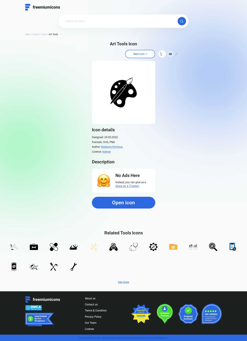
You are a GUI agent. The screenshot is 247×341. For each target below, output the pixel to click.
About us (90, 298)
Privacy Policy (93, 316)
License (89, 329)
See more (123, 282)
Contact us (91, 304)
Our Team (90, 322)
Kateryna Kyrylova (112, 146)
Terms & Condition (96, 310)
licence (106, 151)
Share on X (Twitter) (127, 186)
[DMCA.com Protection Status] (33, 307)
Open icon (123, 203)
